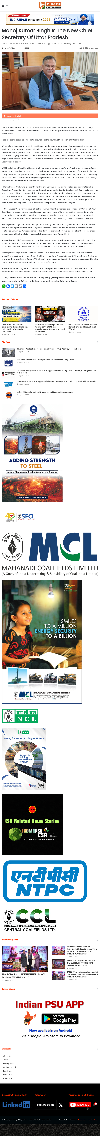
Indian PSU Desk (9, 48)
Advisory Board (9, 1067)
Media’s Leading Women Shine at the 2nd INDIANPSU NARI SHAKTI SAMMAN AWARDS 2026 (81, 962)
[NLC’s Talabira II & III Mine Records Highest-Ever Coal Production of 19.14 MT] (83, 314)
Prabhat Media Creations (88, 1120)
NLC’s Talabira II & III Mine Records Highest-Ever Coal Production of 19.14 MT (83, 326)
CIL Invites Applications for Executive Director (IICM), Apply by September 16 (49, 349)
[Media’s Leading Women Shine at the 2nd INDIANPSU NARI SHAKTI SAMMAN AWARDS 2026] (58, 964)
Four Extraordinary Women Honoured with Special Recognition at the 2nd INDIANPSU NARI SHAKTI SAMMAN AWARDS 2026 (82, 950)
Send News (7, 1075)
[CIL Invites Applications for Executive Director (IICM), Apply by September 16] (8, 352)
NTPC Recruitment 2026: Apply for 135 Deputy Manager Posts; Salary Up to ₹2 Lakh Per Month (56, 381)
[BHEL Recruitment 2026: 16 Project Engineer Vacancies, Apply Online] (8, 363)
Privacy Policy (9, 1063)
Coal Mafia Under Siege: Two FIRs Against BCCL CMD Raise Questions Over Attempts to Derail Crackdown (50, 328)
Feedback (7, 1071)
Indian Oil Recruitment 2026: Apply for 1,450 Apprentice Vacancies (45, 392)
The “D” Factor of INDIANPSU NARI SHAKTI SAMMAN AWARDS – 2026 (23, 976)
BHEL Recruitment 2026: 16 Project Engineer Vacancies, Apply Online (45, 359)
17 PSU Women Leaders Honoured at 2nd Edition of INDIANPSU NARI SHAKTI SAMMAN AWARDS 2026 (82, 974)
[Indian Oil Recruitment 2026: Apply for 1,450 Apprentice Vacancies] (8, 395)
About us (7, 1056)
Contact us (8, 1078)
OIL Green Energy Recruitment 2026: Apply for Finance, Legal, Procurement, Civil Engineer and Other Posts (56, 371)
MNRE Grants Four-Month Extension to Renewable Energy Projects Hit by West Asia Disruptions (15, 328)
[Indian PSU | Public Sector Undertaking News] (50, 5)
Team (5, 1060)
